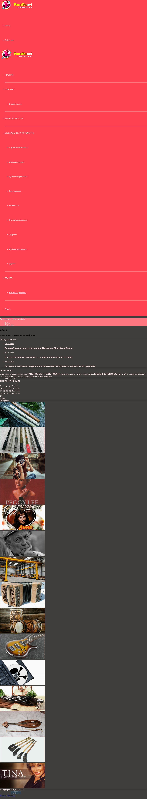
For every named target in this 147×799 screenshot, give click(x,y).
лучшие (76, 374)
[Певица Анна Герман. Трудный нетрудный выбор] (22, 530)
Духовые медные (16, 162)
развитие (7, 376)
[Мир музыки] (17, 9)
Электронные (15, 191)
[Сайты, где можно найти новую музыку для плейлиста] (22, 684)
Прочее (8, 278)
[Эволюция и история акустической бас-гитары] (22, 659)
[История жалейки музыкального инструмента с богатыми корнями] (22, 762)
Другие (12, 264)
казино (63, 374)
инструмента (38, 373)
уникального (34, 376)
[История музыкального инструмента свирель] (22, 426)
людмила (86, 374)
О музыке (9, 89)
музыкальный (121, 374)
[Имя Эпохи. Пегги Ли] (22, 504)
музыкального (105, 373)
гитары (7, 374)
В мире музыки (15, 104)
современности (16, 376)
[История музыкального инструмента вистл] (22, 452)
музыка (91, 374)
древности (13, 374)
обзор (128, 374)
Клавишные (14, 206)
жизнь (18, 374)
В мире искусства (14, 118)
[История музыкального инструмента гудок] (22, 736)
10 (1, 388)
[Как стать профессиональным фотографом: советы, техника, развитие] (22, 478)
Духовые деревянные (18, 177)
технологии (26, 376)
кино (67, 374)
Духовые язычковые (18, 249)
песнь (2, 376)
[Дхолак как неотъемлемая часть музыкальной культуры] (22, 633)
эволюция (44, 376)
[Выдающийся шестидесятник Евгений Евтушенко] (22, 555)
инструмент (24, 374)
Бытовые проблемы (17, 293)
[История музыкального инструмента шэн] (22, 710)
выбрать (2, 374)
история (54, 373)
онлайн (132, 374)
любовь (80, 374)
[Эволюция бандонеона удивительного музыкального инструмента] (22, 607)
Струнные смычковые (18, 147)
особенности (140, 374)
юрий (50, 376)
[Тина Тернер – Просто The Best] (22, 788)
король (71, 374)
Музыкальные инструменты (19, 133)
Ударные (13, 235)
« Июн (2, 399)
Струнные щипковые (18, 220)
